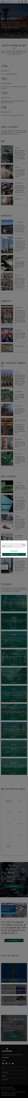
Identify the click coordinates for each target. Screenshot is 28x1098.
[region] (14, 549)
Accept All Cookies (14, 554)
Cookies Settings (14, 550)
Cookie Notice (9, 546)
